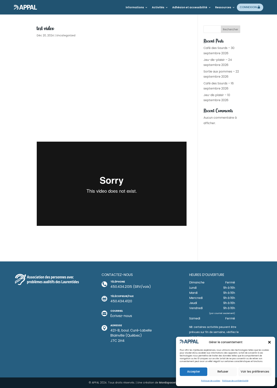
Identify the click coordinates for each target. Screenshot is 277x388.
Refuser (222, 371)
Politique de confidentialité (235, 380)
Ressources (223, 7)
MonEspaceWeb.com (173, 382)
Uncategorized (65, 35)
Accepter (193, 371)
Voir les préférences (255, 371)
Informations (135, 7)
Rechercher (230, 29)
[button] (269, 342)
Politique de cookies (210, 380)
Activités (158, 7)
